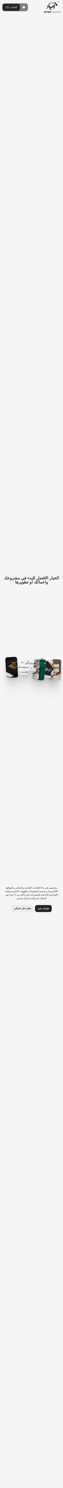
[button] (43, 908)
